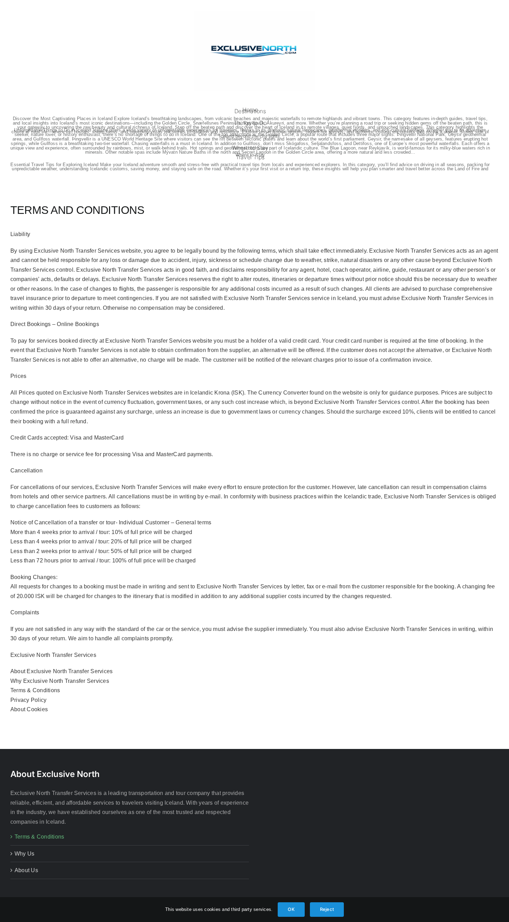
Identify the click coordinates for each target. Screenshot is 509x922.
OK (291, 909)
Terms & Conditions (39, 837)
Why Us (24, 854)
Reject (327, 909)
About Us (26, 870)
